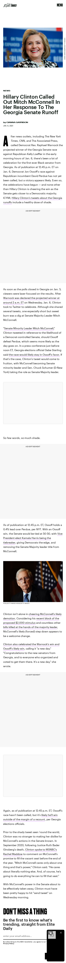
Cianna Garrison (17, 122)
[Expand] (50, 933)
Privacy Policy (8, 943)
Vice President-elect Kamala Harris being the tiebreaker (32, 538)
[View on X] (33, 403)
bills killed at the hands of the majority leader (30, 627)
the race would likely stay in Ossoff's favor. (34, 354)
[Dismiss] (60, 933)
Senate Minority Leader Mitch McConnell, (29, 328)
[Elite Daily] (10, 5)
